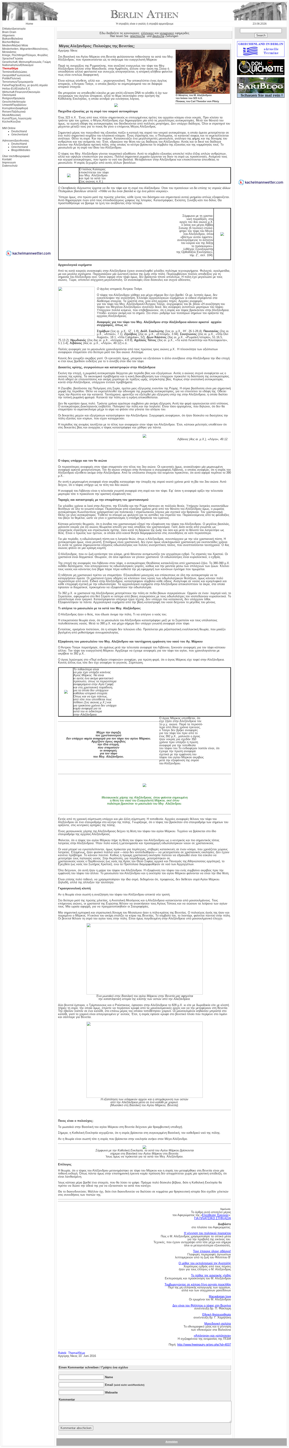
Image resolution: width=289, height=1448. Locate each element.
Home (29, 23)
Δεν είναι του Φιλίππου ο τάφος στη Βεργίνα (201, 1305)
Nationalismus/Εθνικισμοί (17, 65)
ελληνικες (147, 33)
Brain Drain (9, 32)
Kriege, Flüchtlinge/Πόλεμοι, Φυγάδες (25, 55)
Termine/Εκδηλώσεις (14, 71)
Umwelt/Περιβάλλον (14, 104)
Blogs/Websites (20, 150)
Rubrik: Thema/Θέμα (71, 1353)
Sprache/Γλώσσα (12, 58)
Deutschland (19, 131)
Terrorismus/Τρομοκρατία (17, 81)
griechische (137, 36)
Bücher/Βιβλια (10, 42)
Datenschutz (10, 165)
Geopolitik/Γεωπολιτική (16, 75)
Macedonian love (220, 1296)
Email (124, 1385)
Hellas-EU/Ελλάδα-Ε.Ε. (16, 88)
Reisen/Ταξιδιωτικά (14, 111)
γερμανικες (167, 33)
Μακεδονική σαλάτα (217, 1323)
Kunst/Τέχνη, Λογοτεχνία (16, 118)
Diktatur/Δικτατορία (14, 28)
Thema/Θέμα (10, 68)
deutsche (158, 36)
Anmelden (171, 1441)
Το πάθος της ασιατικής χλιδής (211, 1275)
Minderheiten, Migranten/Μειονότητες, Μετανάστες (25, 50)
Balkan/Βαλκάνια (12, 38)
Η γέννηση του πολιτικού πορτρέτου (207, 1233)
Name (109, 1377)
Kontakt (7, 159)
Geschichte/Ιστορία (14, 101)
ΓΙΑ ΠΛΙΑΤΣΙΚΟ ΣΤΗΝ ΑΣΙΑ (212, 1218)
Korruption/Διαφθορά (15, 108)
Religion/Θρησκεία (13, 98)
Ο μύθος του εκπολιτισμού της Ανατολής (205, 1263)
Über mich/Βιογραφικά (16, 156)
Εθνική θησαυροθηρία (216, 1314)
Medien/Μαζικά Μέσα (15, 45)
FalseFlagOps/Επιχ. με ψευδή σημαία (25, 85)
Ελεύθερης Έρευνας (215, 1215)
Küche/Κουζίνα (11, 121)
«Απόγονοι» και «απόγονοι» (212, 1335)
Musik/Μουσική (11, 115)
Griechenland (19, 134)
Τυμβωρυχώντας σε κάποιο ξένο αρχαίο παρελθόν (198, 1284)
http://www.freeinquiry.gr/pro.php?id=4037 (204, 1344)
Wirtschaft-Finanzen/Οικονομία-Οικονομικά (21, 93)
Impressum (9, 162)
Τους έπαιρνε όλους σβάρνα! (212, 1251)
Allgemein (8, 35)
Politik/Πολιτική (11, 78)
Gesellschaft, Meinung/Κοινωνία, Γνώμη (26, 62)
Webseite (111, 1392)
